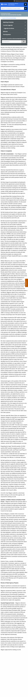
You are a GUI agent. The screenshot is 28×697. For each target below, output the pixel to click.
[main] (14, 354)
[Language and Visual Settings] (25, 4)
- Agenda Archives (8, 28)
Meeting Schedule (8, 22)
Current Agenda (8, 25)
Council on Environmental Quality (9, 18)
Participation (7, 34)
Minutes (5, 31)
